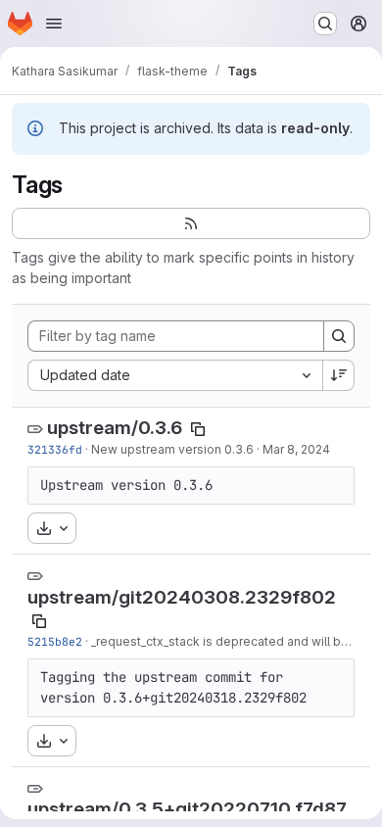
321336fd (54, 449)
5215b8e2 (54, 641)
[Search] (339, 336)
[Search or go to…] (325, 23)
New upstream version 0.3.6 (172, 449)
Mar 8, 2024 (296, 449)
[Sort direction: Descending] (339, 375)
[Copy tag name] (198, 429)
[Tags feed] (191, 223)
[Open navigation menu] (54, 23)
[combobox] (174, 375)
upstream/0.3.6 (114, 427)
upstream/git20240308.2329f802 (181, 597)
